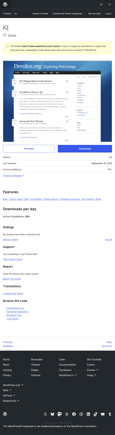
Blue (5, 199)
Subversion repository (18, 311)
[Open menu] (110, 4)
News (6, 364)
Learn (62, 359)
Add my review (10, 239)
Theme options (50, 199)
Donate (92, 370)
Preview (29, 148)
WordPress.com (13, 385)
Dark (26, 199)
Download (85, 148)
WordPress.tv (68, 375)
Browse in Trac (14, 315)
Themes (7, 13)
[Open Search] (101, 4)
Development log (15, 308)
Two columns (87, 199)
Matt (7, 390)
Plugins (35, 370)
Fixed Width (36, 199)
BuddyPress (11, 400)
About (6, 359)
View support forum (12, 259)
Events (91, 364)
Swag (91, 375)
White (98, 199)
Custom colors (16, 199)
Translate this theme (13, 293)
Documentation (67, 364)
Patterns (35, 375)
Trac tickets (12, 318)
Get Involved (94, 359)
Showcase (37, 359)
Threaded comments (69, 199)
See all (108, 239)
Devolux (12, 35)
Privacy (7, 375)
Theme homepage (12, 175)
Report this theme (12, 279)
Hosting (7, 370)
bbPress (9, 395)
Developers (65, 370)
